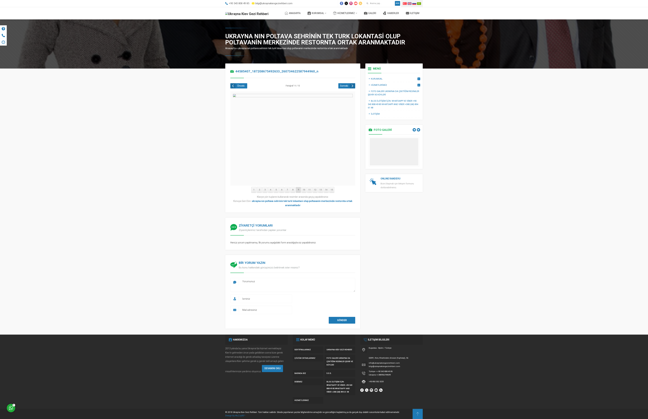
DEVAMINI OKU (272, 368)
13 (320, 190)
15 (332, 190)
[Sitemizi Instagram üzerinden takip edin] (351, 3)
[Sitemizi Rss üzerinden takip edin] (360, 3)
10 (304, 190)
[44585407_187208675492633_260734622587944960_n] (293, 181)
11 (309, 190)
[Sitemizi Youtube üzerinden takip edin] (355, 3)
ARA (397, 3)
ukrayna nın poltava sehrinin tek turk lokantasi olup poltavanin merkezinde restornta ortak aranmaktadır (293, 48)
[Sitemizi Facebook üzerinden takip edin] (341, 3)
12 (315, 190)
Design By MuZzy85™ (235, 415)
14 (326, 190)
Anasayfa (230, 48)
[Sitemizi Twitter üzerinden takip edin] (346, 3)
